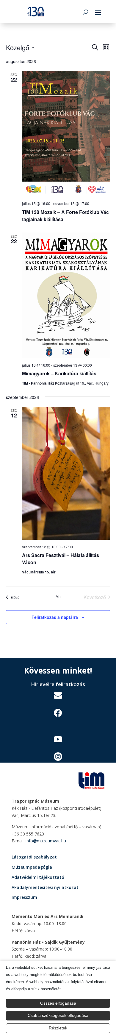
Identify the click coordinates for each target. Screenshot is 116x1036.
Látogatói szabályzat (34, 857)
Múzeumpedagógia (32, 867)
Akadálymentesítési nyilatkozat (45, 887)
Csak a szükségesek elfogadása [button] (58, 1015)
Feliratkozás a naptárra (55, 617)
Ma (58, 596)
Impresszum (24, 897)
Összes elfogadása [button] (58, 1003)
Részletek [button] (58, 1028)
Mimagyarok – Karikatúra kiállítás (59, 373)
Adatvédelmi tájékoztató (38, 877)
